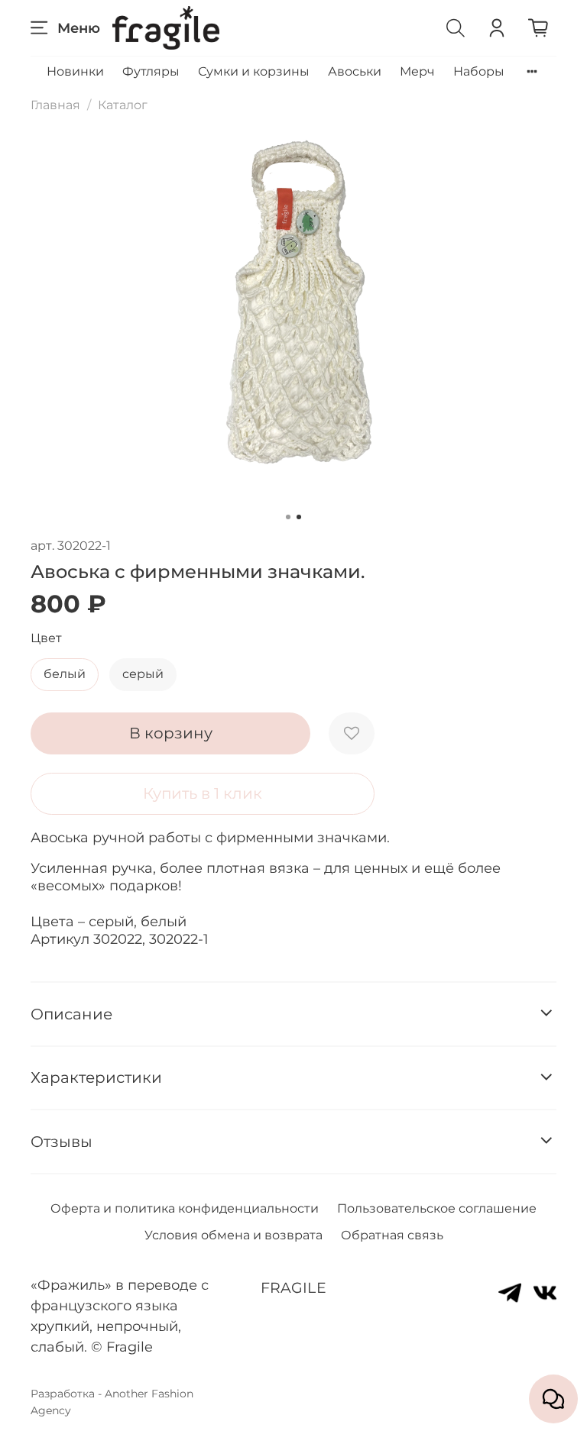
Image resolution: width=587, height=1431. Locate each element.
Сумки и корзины (254, 71)
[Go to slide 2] (299, 517)
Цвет (46, 638)
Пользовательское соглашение (437, 1208)
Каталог (123, 105)
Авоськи (354, 71)
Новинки (75, 71)
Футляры (151, 71)
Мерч (417, 71)
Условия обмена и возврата (233, 1235)
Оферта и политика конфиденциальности (184, 1208)
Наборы (478, 71)
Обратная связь (392, 1235)
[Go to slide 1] (288, 517)
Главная (55, 105)
